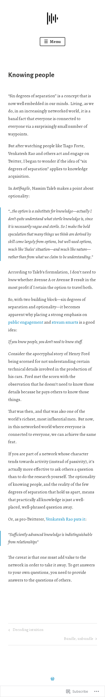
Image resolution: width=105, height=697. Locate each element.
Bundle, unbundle (78, 639)
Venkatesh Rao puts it (65, 519)
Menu (55, 42)
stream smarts (64, 322)
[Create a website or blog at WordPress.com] (52, 679)
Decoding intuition (25, 630)
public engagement (26, 322)
